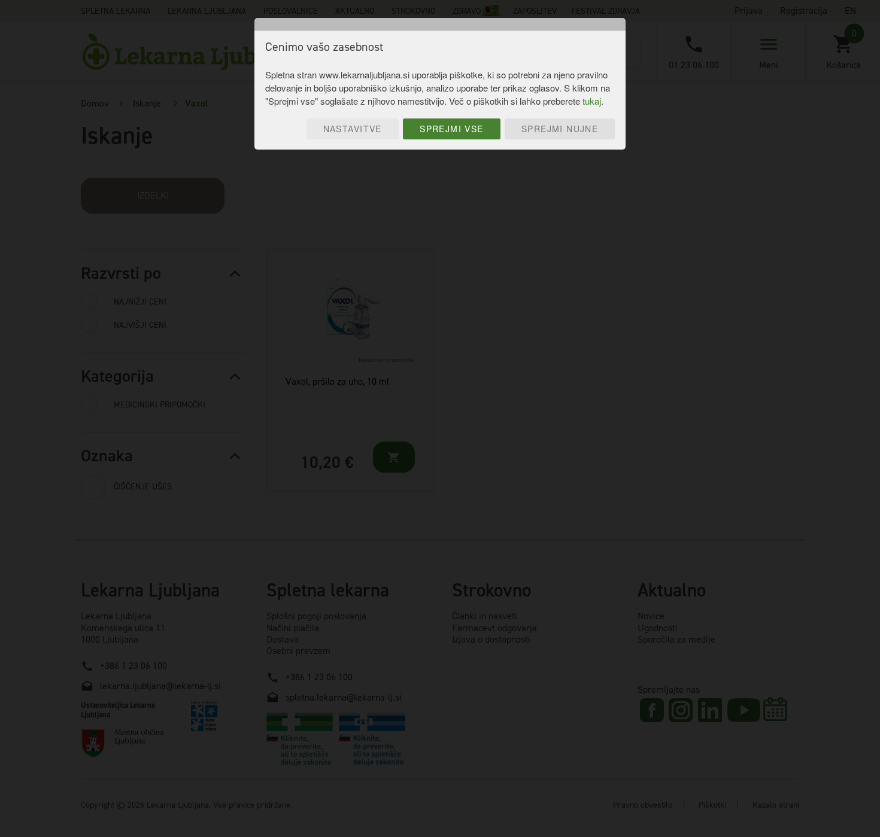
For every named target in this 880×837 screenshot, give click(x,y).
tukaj (591, 101)
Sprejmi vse (452, 129)
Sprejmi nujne (559, 129)
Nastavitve (352, 129)
